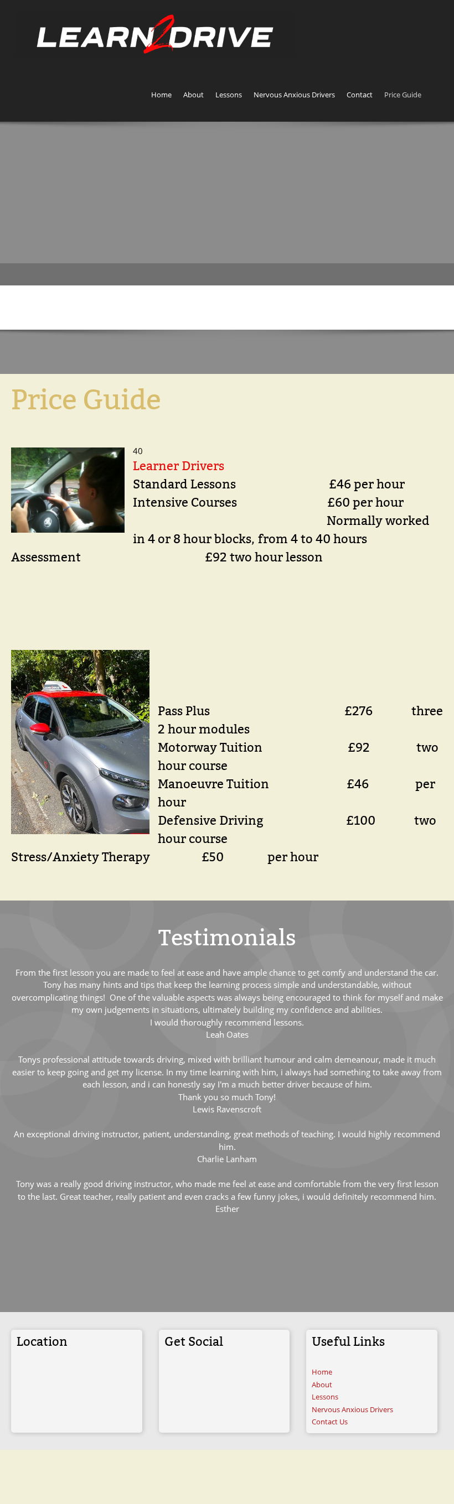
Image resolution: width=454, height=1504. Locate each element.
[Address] (25, 1376)
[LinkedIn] (222, 1376)
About (322, 1384)
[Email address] (58, 1376)
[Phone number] (41, 1376)
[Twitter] (206, 1376)
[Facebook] (189, 1376)
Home (322, 1372)
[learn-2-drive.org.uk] (155, 34)
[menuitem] (161, 96)
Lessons (325, 1397)
